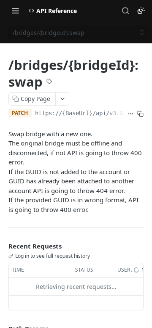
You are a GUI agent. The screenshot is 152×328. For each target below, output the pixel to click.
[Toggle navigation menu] (15, 10)
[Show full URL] (131, 114)
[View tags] (49, 82)
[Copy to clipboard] (140, 114)
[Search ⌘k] (125, 10)
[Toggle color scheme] (141, 10)
